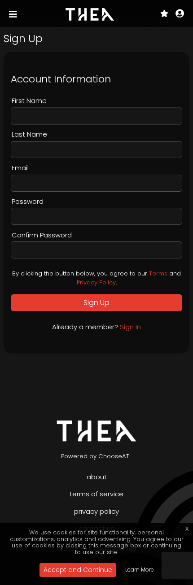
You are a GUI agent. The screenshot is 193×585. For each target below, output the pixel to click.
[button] (180, 14)
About (97, 477)
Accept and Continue (78, 569)
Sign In (130, 326)
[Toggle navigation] (13, 14)
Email (20, 167)
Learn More (139, 569)
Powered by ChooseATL (96, 456)
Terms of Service (96, 494)
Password (28, 201)
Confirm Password (42, 235)
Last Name (29, 134)
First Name (29, 100)
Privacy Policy (96, 282)
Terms (158, 273)
